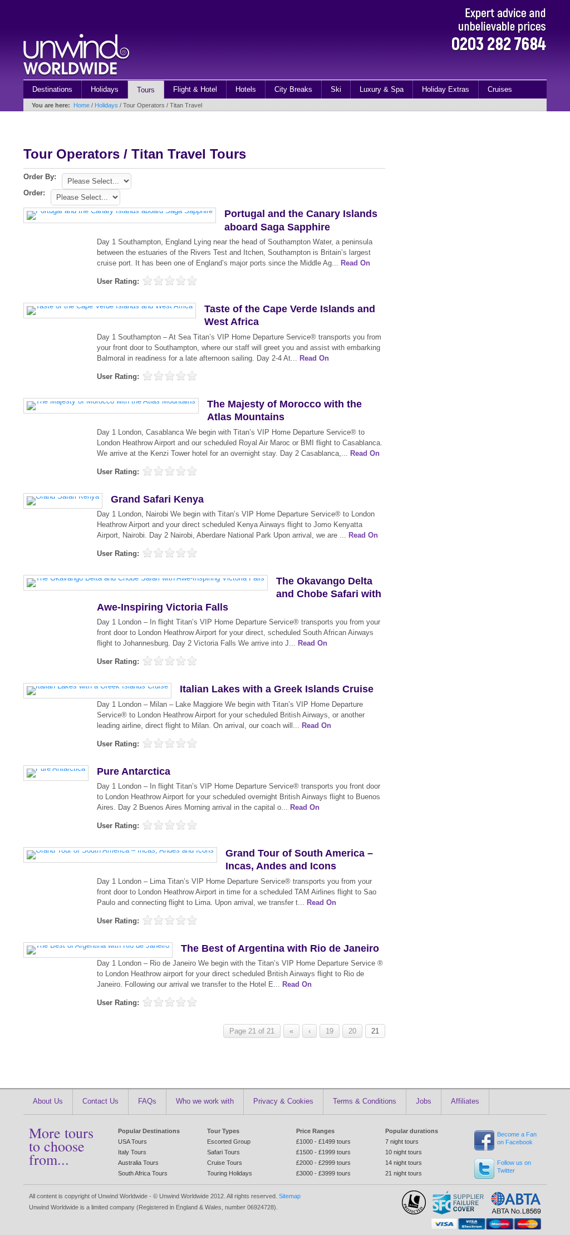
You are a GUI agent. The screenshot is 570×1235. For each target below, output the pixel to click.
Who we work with (205, 1101)
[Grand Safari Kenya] (63, 496)
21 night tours (403, 1173)
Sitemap (290, 1196)
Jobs (423, 1101)
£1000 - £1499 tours (323, 1141)
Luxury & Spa (382, 89)
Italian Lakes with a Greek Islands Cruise (277, 689)
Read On (355, 263)
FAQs (147, 1101)
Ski (336, 89)
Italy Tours (132, 1152)
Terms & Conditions (364, 1101)
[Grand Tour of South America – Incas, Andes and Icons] (120, 850)
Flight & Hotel (195, 89)
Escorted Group (228, 1141)
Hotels (245, 89)
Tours (146, 90)
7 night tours (402, 1141)
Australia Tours (138, 1162)
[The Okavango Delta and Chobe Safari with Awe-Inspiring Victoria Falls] (145, 578)
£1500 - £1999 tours (323, 1152)
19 (329, 1031)
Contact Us (100, 1101)
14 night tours (403, 1162)
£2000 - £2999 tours (323, 1162)
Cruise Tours (224, 1162)
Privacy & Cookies (283, 1101)
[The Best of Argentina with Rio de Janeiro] (98, 945)
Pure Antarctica (133, 771)
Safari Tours (223, 1152)
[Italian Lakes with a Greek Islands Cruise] (97, 686)
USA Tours (132, 1141)
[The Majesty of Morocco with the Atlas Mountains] (111, 401)
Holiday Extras (445, 89)
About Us (48, 1101)
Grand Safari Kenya (157, 499)
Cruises (500, 89)
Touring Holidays (229, 1173)
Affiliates (465, 1101)
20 (352, 1031)
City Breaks (293, 89)
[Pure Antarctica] (56, 768)
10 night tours (403, 1152)
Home (81, 105)
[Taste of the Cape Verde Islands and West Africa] (110, 306)
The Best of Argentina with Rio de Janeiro (280, 948)
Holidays (105, 89)
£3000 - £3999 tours (323, 1173)
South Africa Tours (143, 1173)
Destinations (52, 89)
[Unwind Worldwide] (76, 77)
